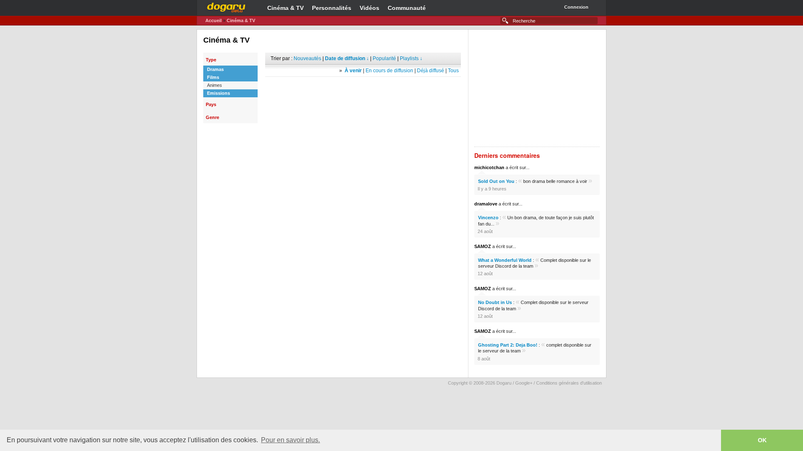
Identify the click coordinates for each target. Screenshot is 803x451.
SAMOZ (482, 246)
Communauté (407, 8)
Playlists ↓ (411, 58)
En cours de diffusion (389, 70)
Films (213, 77)
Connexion (576, 7)
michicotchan (489, 167)
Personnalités (331, 8)
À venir (353, 70)
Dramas (215, 69)
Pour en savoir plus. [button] (290, 439)
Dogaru (226, 6)
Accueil (213, 20)
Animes (214, 85)
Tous (453, 70)
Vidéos (369, 8)
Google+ (523, 382)
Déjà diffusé (430, 70)
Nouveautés (307, 58)
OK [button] (762, 440)
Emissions (218, 93)
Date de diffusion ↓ (347, 58)
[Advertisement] (363, 89)
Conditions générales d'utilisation (569, 382)
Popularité (384, 58)
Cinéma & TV (285, 8)
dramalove (485, 203)
